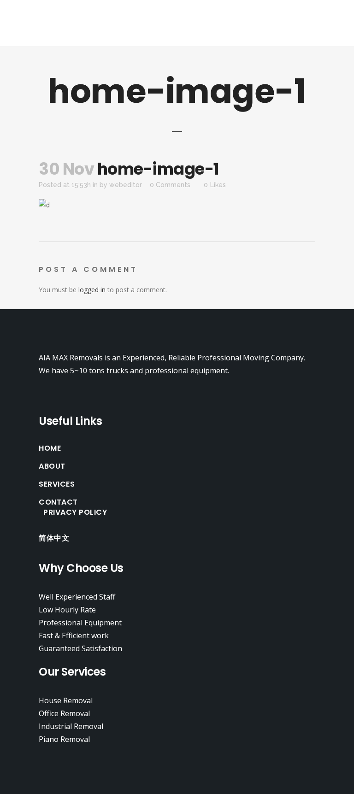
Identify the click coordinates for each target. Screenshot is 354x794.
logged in (92, 289)
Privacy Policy (75, 512)
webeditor (125, 184)
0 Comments (170, 184)
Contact (58, 502)
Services (57, 484)
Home (50, 448)
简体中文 (54, 538)
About (52, 466)
